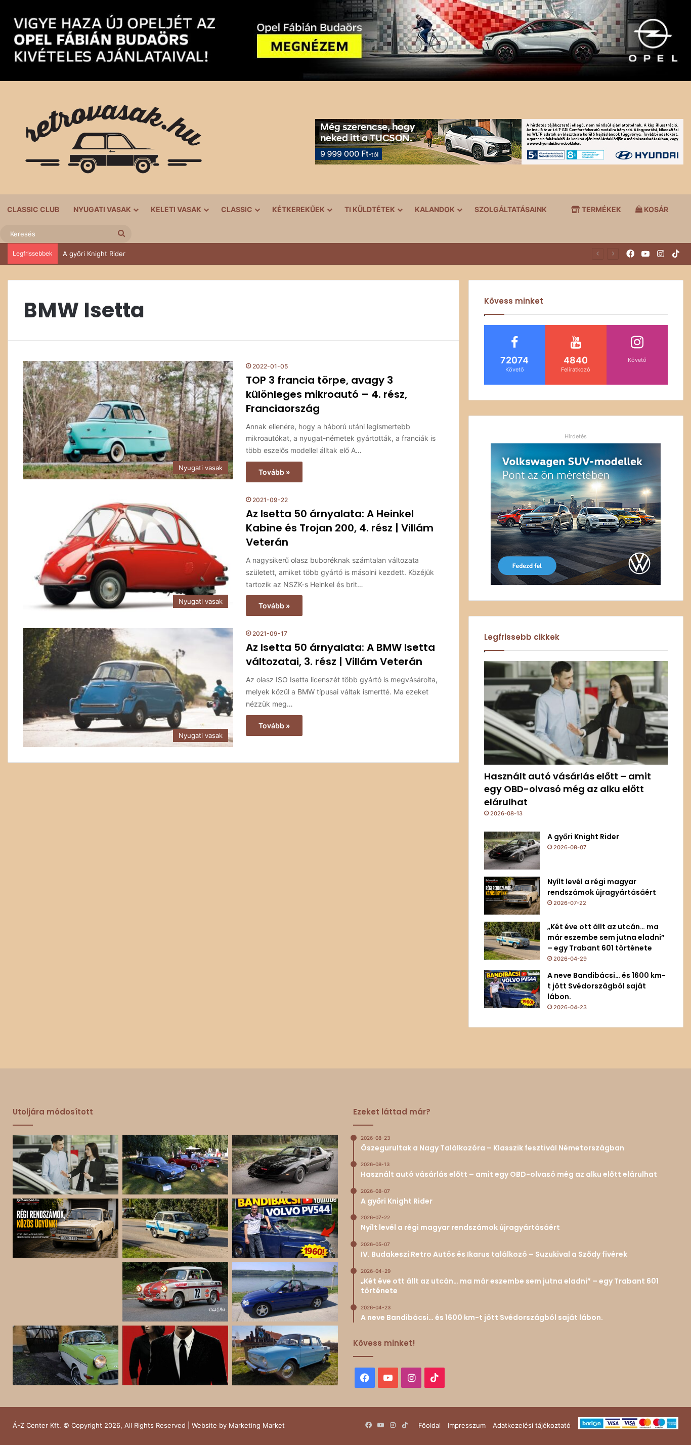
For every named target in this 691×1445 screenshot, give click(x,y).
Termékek (600, 209)
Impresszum (467, 1425)
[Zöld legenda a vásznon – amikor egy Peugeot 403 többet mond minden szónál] (175, 1355)
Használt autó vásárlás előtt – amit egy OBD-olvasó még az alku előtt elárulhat (567, 789)
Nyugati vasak (102, 209)
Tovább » (274, 472)
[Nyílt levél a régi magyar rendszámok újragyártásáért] (512, 896)
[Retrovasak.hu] (109, 143)
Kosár (655, 209)
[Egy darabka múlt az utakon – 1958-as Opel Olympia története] (65, 1355)
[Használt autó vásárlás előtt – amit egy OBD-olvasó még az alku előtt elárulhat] (576, 713)
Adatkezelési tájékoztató (532, 1425)
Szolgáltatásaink (510, 209)
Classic (236, 209)
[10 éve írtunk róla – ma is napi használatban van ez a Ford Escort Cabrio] (285, 1292)
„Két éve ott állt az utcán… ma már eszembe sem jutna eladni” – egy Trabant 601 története (606, 937)
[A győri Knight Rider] (512, 851)
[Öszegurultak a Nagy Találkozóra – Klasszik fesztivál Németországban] (175, 1164)
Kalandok (435, 209)
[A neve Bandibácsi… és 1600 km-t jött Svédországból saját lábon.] (512, 989)
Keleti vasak (176, 209)
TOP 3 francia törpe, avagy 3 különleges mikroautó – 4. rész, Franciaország (326, 394)
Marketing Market (257, 1425)
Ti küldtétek (369, 209)
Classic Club (33, 209)
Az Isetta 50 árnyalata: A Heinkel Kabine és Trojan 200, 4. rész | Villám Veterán (340, 528)
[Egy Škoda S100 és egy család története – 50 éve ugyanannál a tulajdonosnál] (285, 1355)
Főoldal (429, 1425)
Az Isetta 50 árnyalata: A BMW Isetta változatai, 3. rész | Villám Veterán (340, 654)
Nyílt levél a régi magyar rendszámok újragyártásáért (601, 887)
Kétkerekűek (298, 209)
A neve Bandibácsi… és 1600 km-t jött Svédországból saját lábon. (606, 986)
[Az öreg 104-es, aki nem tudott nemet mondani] (65, 1292)
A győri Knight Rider (583, 837)
